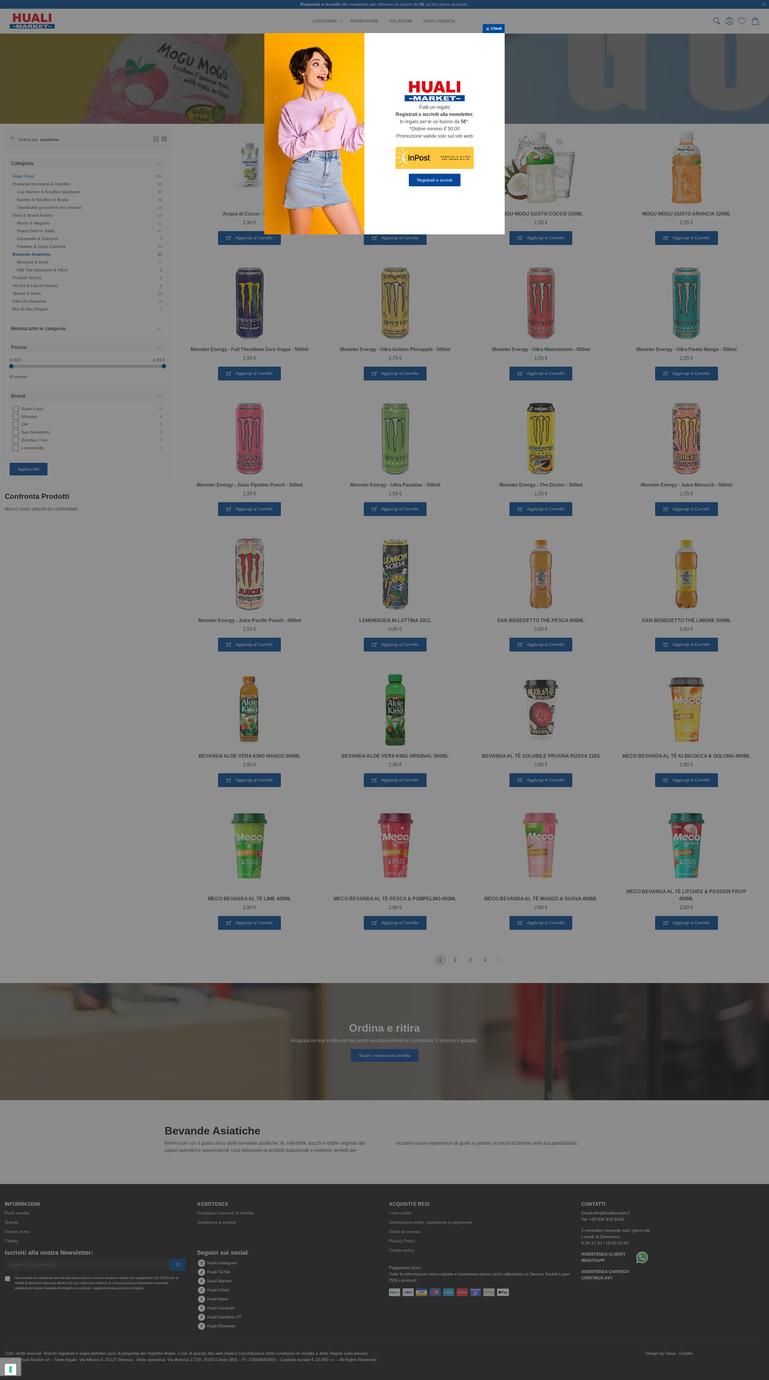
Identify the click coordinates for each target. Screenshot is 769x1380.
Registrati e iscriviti (434, 180)
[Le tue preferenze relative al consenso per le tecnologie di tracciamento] (10, 1369)
